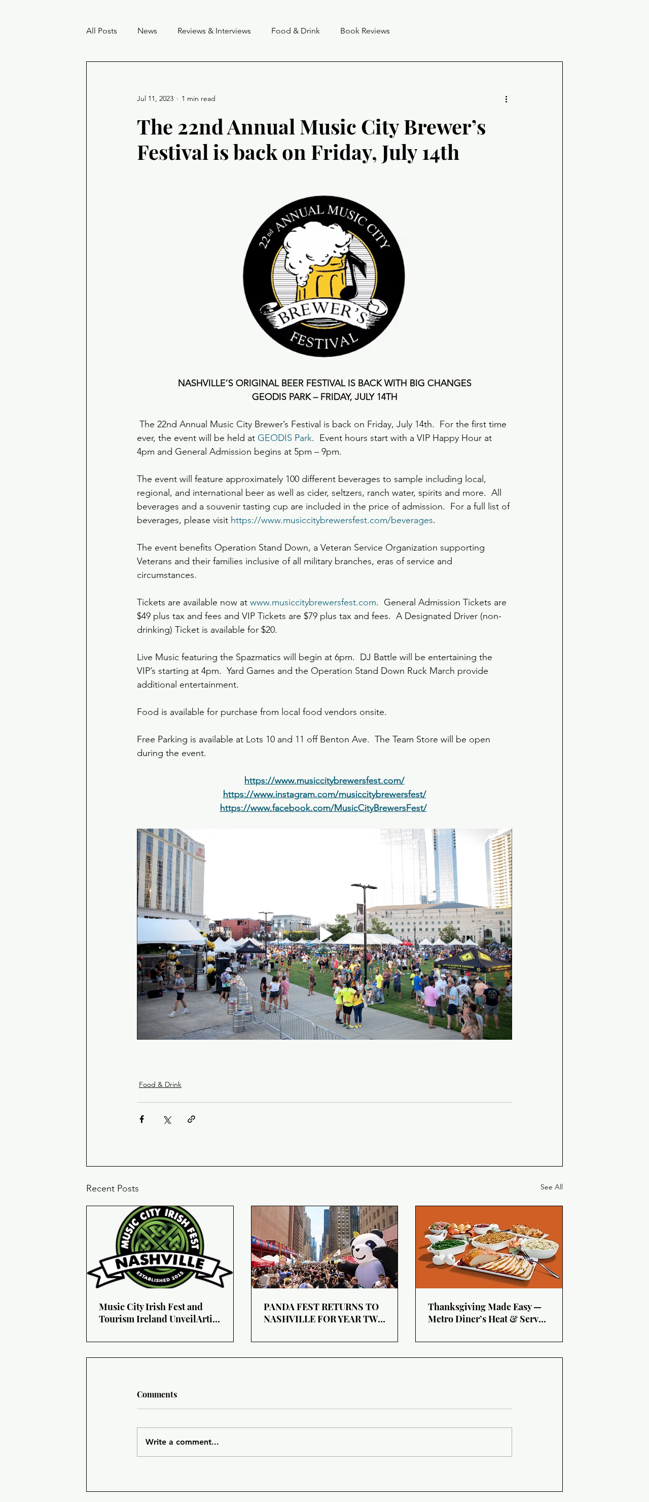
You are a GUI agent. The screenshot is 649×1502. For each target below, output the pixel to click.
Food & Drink (295, 31)
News (147, 31)
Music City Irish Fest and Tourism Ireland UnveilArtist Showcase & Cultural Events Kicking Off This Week (159, 1313)
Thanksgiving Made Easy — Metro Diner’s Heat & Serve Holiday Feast (485, 1313)
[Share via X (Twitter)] (166, 1119)
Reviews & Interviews (214, 31)
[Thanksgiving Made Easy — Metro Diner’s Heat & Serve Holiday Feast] (489, 1247)
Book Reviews (365, 31)
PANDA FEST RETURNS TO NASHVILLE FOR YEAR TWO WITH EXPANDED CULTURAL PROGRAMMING (324, 1313)
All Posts (101, 31)
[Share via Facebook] (142, 1119)
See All (551, 1186)
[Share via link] (191, 1119)
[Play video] (324, 934)
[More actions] (506, 98)
